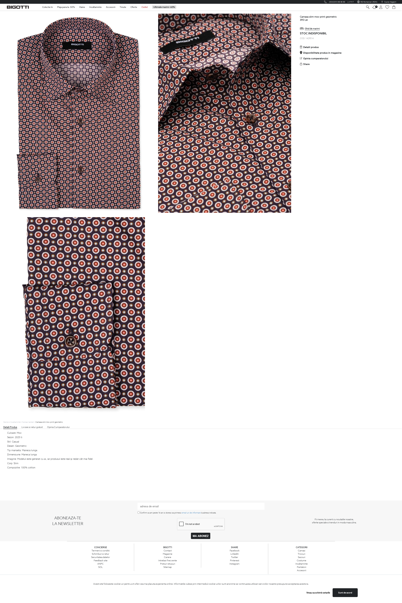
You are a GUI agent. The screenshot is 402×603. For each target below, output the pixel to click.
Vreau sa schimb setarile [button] (318, 592)
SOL (100, 567)
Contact (168, 550)
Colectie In (47, 7)
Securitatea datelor (100, 557)
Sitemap (167, 567)
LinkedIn (235, 553)
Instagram (234, 563)
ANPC (100, 563)
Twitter (234, 557)
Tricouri (301, 553)
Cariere (167, 557)
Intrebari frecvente (167, 560)
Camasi (301, 550)
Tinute (123, 7)
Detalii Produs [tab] (10, 427)
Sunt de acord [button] (345, 592)
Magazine (167, 553)
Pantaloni (301, 567)
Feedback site (100, 560)
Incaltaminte (95, 7)
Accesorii (110, 7)
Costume (301, 560)
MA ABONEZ (201, 536)
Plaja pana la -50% (66, 7)
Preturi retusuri (167, 563)
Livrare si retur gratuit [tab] (32, 427)
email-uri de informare (191, 513)
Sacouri (301, 557)
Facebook (234, 550)
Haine (82, 7)
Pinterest (234, 560)
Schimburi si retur (100, 553)
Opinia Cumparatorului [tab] (58, 427)
